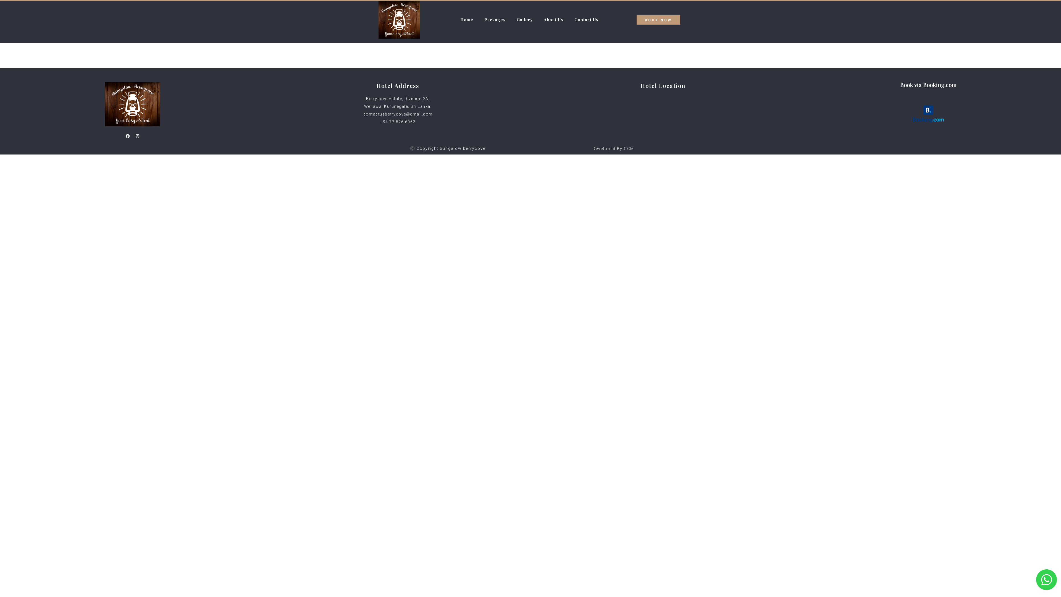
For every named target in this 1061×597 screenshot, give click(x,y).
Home (466, 20)
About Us (553, 20)
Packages (495, 20)
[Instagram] (137, 136)
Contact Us (586, 20)
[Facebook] (128, 136)
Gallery (525, 20)
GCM (629, 148)
